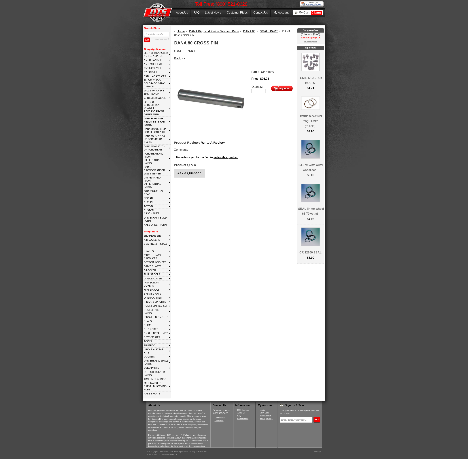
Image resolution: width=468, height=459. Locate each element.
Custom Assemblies (151, 212)
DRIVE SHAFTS (152, 266)
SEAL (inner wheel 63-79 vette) (311, 211)
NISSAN (148, 198)
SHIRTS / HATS (152, 293)
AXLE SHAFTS (152, 393)
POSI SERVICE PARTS (152, 312)
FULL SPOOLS (152, 274)
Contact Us (260, 12)
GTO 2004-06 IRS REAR (153, 193)
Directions (219, 421)
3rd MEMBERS (152, 235)
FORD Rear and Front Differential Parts (153, 158)
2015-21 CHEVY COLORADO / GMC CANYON (154, 83)
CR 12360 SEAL (310, 252)
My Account (280, 12)
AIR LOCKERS (152, 239)
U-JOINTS (149, 356)
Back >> (179, 58)
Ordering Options (310, 41)
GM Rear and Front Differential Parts (152, 182)
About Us (182, 12)
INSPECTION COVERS (151, 284)
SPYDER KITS (152, 337)
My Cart (310, 12)
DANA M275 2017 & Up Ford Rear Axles (154, 139)
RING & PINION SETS (156, 317)
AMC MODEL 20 (153, 64)
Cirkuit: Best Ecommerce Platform (162, 454)
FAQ (196, 12)
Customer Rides (237, 12)
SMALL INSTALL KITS (156, 333)
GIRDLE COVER (153, 278)
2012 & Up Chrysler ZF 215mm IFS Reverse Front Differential (154, 108)
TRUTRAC (149, 345)
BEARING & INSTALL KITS (155, 245)
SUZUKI (148, 202)
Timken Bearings (155, 379)
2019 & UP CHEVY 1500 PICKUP (154, 92)
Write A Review (213, 142)
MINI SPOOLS (152, 289)
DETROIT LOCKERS (155, 262)
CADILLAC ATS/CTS (155, 76)
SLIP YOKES (151, 329)
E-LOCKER (150, 270)
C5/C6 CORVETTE (154, 68)
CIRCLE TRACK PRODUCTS (152, 257)
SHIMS (148, 325)
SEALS (148, 321)
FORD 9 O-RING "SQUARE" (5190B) (311, 121)
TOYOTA (149, 206)
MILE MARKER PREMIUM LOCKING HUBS (155, 386)
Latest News (213, 12)
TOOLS (148, 341)
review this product (226, 157)
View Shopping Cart (310, 37)
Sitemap (317, 451)
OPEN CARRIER (153, 297)
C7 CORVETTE (152, 72)
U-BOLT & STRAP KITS (153, 351)
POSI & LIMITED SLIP (156, 305)
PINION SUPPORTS (155, 301)
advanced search (162, 39)
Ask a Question (189, 173)
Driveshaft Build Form (155, 219)
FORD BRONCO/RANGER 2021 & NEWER (154, 170)
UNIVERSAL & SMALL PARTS (156, 362)
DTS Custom (243, 410)
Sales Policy (265, 416)
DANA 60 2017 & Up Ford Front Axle (155, 130)
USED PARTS (151, 367)
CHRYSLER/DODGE (155, 98)
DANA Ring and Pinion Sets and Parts (154, 121)
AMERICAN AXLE (153, 60)
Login (262, 410)
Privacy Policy (266, 418)
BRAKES (149, 251)
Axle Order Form (155, 224)
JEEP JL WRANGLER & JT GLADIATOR (156, 54)
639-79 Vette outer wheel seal (311, 167)
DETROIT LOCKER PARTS (154, 374)
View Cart (264, 413)
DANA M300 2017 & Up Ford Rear (154, 148)
